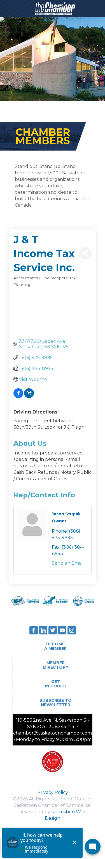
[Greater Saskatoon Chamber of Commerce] (52, 8)
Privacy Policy (52, 792)
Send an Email (68, 563)
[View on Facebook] (18, 396)
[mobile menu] (97, 8)
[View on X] (29, 396)
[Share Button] (85, 253)
